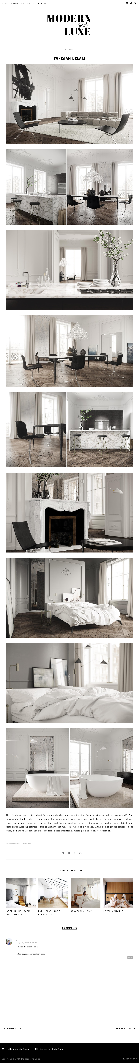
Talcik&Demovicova (13, 843)
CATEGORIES (17, 3)
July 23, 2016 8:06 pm (27, 943)
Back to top (129, 1059)
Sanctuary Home (81, 911)
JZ (18, 939)
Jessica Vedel (26, 843)
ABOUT (30, 3)
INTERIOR (70, 49)
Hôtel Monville (113, 911)
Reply (130, 957)
